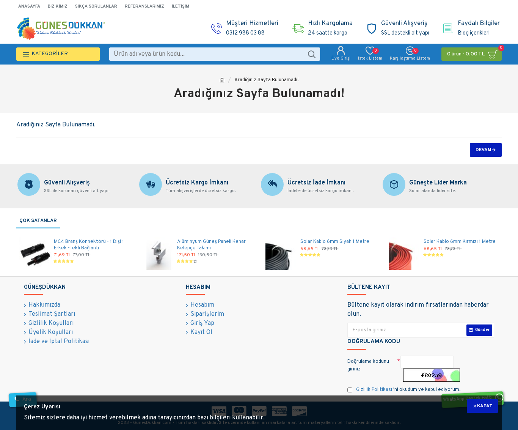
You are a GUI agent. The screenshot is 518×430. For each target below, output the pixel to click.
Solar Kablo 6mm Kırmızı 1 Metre (460, 242)
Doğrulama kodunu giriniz (368, 365)
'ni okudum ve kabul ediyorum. (408, 390)
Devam (483, 150)
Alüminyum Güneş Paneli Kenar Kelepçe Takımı (211, 245)
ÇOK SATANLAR (38, 221)
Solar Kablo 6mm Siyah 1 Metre (334, 242)
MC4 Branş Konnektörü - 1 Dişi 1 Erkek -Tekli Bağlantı (89, 245)
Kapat (484, 406)
